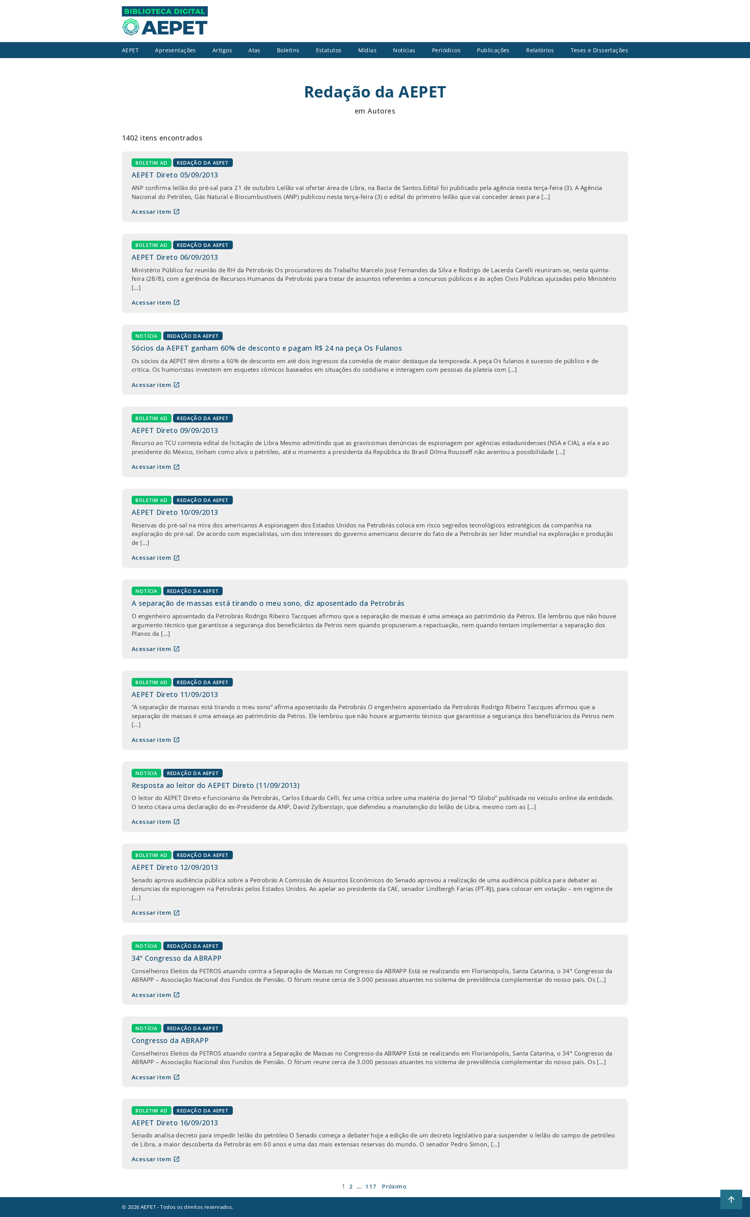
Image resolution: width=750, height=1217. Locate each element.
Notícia (146, 336)
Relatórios (540, 50)
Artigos (222, 50)
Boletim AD (152, 163)
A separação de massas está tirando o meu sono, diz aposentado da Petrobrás (268, 603)
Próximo (394, 1186)
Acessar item (156, 211)
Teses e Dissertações (600, 50)
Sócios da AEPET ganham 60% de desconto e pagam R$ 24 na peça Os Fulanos (267, 348)
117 (370, 1186)
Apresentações (175, 50)
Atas (254, 50)
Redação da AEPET (203, 163)
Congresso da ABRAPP (170, 1040)
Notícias (404, 50)
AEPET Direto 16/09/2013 (175, 1122)
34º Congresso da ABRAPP (177, 958)
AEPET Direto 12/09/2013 (175, 867)
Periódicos (446, 50)
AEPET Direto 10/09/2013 (175, 512)
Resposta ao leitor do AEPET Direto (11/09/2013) (216, 785)
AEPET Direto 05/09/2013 (175, 174)
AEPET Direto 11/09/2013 (175, 694)
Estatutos (329, 50)
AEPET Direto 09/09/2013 (175, 430)
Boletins (288, 50)
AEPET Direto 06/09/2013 (175, 257)
